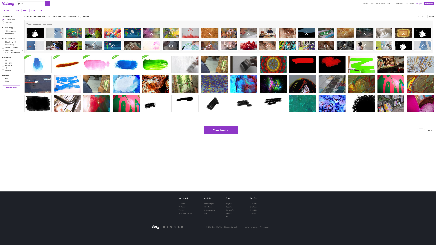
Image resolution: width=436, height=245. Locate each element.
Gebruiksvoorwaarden (250, 227)
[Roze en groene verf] (390, 84)
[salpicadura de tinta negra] (423, 33)
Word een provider (185, 213)
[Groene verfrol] (361, 64)
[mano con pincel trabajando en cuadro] (229, 33)
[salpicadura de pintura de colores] (35, 33)
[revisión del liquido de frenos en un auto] (345, 45)
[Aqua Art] (152, 45)
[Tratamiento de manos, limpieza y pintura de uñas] (55, 45)
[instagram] (175, 227)
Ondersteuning (209, 210)
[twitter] (167, 227)
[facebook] (164, 227)
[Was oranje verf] (96, 103)
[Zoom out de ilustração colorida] (287, 45)
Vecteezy (182, 207)
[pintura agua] (93, 33)
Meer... (228, 217)
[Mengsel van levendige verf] (420, 84)
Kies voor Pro (410, 4)
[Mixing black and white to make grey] (248, 33)
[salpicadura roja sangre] (403, 45)
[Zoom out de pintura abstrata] (171, 33)
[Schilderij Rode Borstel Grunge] (302, 64)
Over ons (253, 204)
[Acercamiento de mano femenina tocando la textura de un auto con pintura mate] (365, 33)
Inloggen (419, 4)
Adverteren (208, 207)
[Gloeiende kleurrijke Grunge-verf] (273, 84)
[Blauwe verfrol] (67, 84)
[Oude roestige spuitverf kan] (420, 103)
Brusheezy (182, 204)
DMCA (206, 213)
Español (229, 207)
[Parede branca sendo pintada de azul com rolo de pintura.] (55, 33)
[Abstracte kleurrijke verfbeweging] (155, 84)
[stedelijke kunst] (185, 84)
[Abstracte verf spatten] (302, 103)
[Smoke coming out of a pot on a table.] (229, 45)
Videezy (181, 210)
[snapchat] (179, 227)
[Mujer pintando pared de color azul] (384, 45)
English (229, 204)
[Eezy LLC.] (155, 227)
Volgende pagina (220, 130)
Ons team (253, 207)
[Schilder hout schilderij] (38, 84)
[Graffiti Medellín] (307, 45)
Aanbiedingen (209, 204)
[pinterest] (171, 227)
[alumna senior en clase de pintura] (210, 45)
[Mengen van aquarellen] (332, 84)
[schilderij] (185, 64)
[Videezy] (8, 4)
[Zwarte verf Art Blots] (38, 103)
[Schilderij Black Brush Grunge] (155, 103)
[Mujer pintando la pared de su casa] (365, 45)
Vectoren (365, 4)
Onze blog (254, 210)
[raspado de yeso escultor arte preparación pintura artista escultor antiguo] (171, 45)
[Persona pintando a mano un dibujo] (190, 45)
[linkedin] (182, 227)
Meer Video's (380, 4)
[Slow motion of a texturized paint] (210, 33)
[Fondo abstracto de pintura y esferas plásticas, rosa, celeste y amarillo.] (113, 33)
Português (230, 210)
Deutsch (229, 213)
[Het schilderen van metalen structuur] (67, 103)
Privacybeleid (264, 227)
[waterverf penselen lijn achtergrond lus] (38, 64)
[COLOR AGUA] (74, 45)
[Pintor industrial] (93, 45)
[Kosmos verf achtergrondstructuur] (332, 103)
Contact (253, 213)
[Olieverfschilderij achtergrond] (126, 84)
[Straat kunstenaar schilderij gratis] (96, 84)
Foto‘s (372, 4)
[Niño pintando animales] (326, 33)
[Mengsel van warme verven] (361, 84)
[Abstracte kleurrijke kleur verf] (243, 84)
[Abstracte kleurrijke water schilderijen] (214, 84)
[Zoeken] (47, 3)
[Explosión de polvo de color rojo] (248, 45)
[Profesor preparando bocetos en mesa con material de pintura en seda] (268, 33)
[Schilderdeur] (243, 64)
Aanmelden (429, 3)
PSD (388, 4)
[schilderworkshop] (390, 64)
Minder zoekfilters (11, 88)
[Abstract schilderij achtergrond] (420, 64)
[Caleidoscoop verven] (273, 64)
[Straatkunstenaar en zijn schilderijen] (390, 103)
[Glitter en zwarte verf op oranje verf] (302, 84)
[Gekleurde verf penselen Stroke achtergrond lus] (67, 64)
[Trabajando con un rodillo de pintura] (384, 33)
